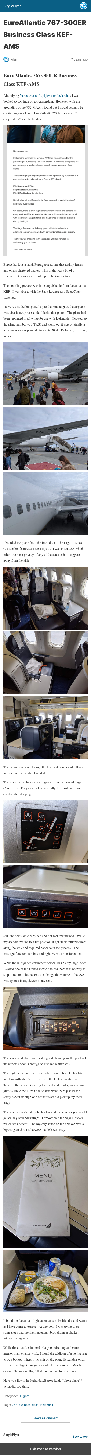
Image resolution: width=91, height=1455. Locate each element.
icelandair (46, 1405)
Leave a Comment (45, 1418)
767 (14, 1405)
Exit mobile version (45, 1449)
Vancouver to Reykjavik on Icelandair (45, 95)
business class (28, 1405)
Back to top (80, 1436)
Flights (24, 1396)
